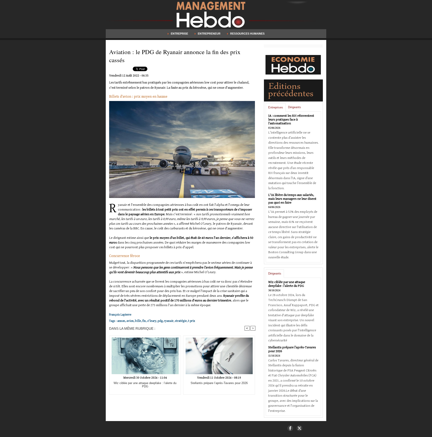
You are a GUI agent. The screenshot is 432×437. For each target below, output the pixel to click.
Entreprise (179, 33)
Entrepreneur (209, 33)
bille (138, 321)
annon (121, 321)
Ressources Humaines (247, 33)
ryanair (168, 321)
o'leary (151, 321)
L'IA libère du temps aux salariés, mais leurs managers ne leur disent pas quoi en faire (292, 198)
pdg (160, 321)
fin (144, 321)
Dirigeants (294, 107)
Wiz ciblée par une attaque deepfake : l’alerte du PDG (145, 384)
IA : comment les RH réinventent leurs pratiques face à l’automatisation (291, 119)
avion (130, 321)
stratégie (181, 321)
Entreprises (275, 107)
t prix (191, 321)
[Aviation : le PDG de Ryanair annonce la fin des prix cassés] (182, 102)
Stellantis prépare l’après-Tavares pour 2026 (219, 383)
